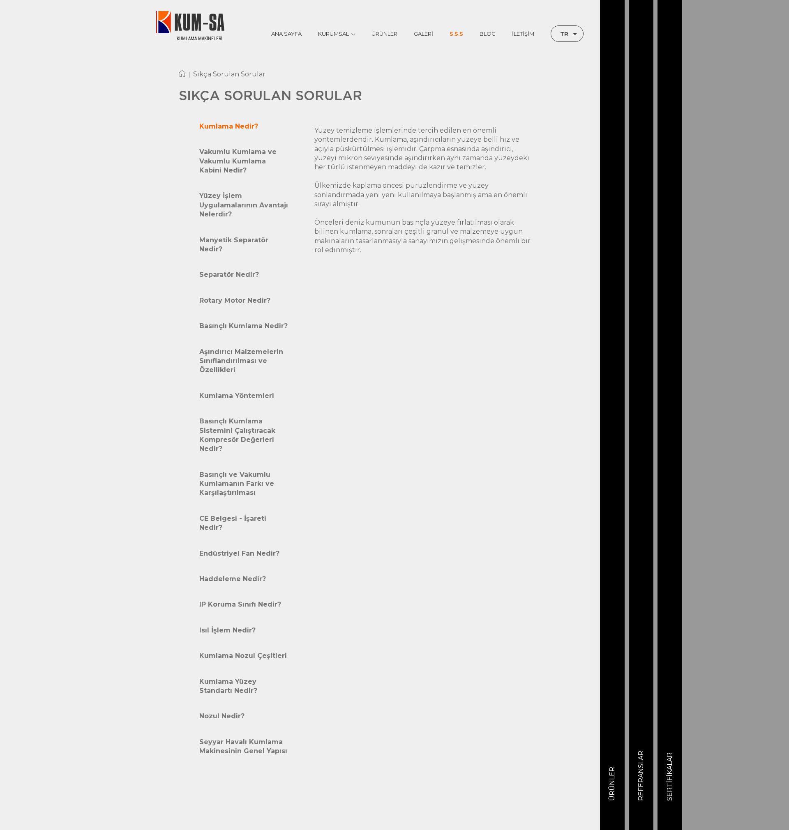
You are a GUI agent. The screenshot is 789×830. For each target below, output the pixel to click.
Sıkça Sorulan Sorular (229, 74)
